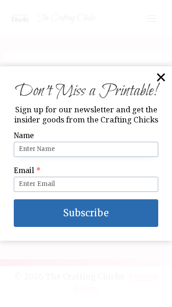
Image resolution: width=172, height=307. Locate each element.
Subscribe (86, 213)
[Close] (161, 77)
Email (27, 170)
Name (24, 135)
